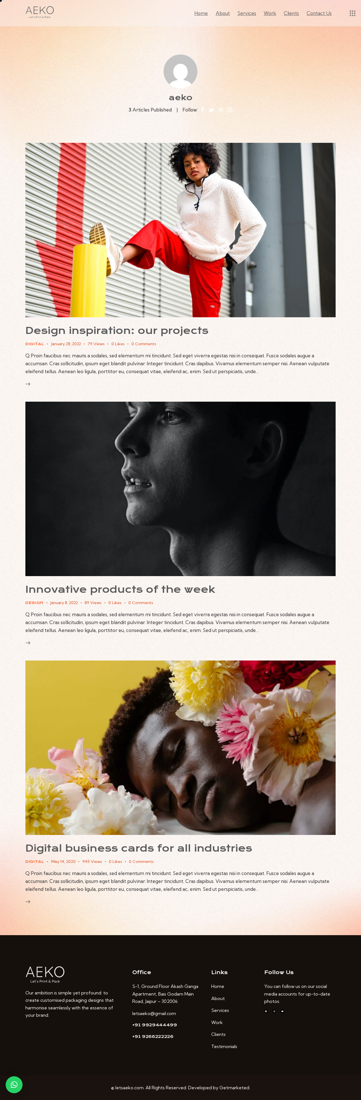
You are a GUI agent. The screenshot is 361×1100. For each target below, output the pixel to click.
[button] (14, 1084)
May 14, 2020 (63, 861)
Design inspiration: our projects (116, 330)
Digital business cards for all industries (138, 848)
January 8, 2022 (64, 602)
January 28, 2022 (66, 343)
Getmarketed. (234, 1087)
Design (34, 603)
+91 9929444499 (154, 1024)
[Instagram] (274, 1011)
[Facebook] (266, 1011)
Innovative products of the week (120, 589)
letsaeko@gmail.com (154, 1013)
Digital (34, 344)
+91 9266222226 (152, 1036)
